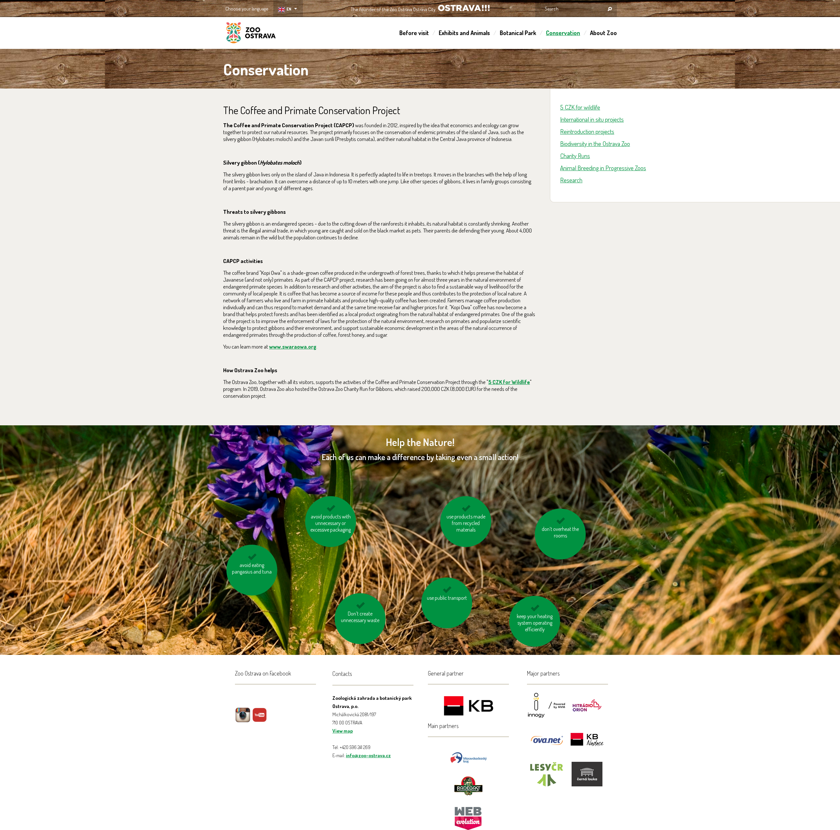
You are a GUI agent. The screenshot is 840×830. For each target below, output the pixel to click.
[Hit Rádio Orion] (587, 709)
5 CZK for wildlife (580, 107)
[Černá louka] (587, 778)
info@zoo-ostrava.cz (368, 755)
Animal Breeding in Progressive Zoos (603, 168)
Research (571, 180)
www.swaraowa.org (292, 346)
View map (342, 731)
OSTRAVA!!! (464, 8)
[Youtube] (259, 720)
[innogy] (546, 709)
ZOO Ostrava (251, 33)
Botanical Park (518, 32)
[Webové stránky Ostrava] (468, 815)
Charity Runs (575, 156)
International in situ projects (592, 119)
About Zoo (603, 32)
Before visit (414, 32)
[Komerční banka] (468, 707)
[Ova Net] (546, 744)
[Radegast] (468, 785)
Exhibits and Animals (464, 32)
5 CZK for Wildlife (509, 381)
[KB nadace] (587, 744)
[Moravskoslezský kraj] (468, 757)
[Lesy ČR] (546, 778)
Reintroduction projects (587, 131)
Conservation (563, 32)
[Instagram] (243, 720)
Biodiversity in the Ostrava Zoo (595, 143)
